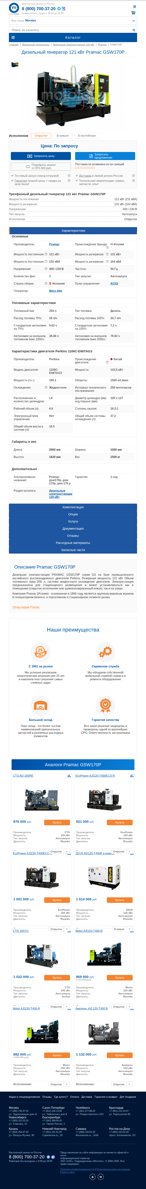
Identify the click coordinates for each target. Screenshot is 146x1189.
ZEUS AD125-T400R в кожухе (95, 853)
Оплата (74, 1096)
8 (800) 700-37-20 (39, 8)
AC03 (114, 283)
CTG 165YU (20, 930)
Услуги (73, 521)
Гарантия (21, 180)
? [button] (69, 175)
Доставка (85, 175)
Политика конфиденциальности (77, 1169)
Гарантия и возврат (106, 1096)
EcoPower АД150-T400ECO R (32, 853)
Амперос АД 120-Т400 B (91, 1008)
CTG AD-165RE (23, 775)
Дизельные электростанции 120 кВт (60, 494)
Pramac (54, 244)
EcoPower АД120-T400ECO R (95, 775)
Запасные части (73, 550)
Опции (73, 514)
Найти (134, 30)
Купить (57, 822)
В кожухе (63, 135)
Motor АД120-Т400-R (89, 930)
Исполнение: (22, 1084)
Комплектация (73, 507)
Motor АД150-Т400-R (26, 1008)
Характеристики (73, 230)
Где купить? (61, 1096)
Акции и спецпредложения (24, 1096)
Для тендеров (128, 1096)
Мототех (14, 8)
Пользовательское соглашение (113, 1169)
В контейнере (87, 135)
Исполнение (18, 135)
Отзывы (73, 536)
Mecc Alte (55, 290)
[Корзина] (132, 13)
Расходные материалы (73, 543)
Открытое (41, 135)
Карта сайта (68, 1172)
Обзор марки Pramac (26, 607)
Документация (73, 528)
